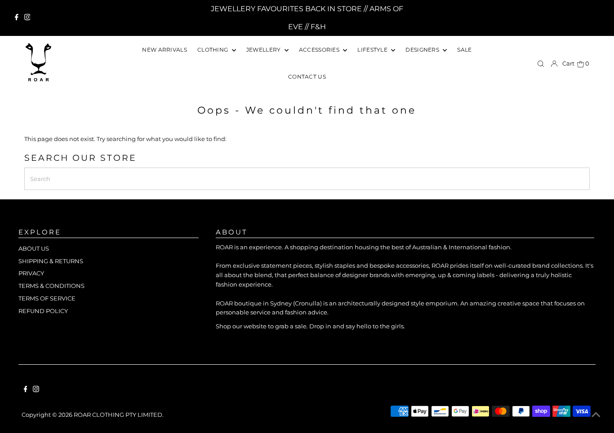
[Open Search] (541, 64)
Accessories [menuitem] (320, 49)
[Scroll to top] (596, 415)
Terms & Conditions (51, 285)
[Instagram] (27, 18)
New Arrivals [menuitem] (164, 49)
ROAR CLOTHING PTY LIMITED (118, 414)
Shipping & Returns (50, 261)
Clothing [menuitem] (213, 49)
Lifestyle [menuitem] (373, 49)
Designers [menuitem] (422, 49)
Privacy (31, 273)
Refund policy (43, 310)
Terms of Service (47, 298)
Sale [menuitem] (464, 49)
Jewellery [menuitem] (264, 49)
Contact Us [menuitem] (307, 76)
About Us (33, 248)
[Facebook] (17, 18)
